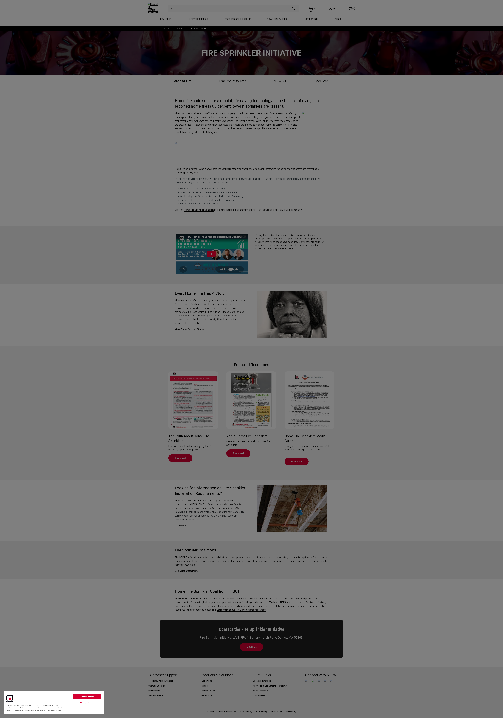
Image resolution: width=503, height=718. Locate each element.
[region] (54, 702)
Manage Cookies (87, 703)
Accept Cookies (87, 697)
